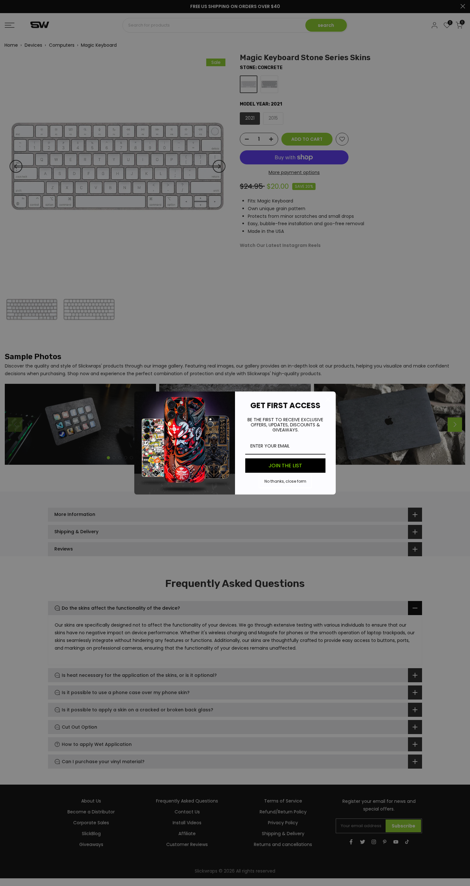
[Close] (328, 399)
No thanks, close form (285, 481)
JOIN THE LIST (285, 465)
